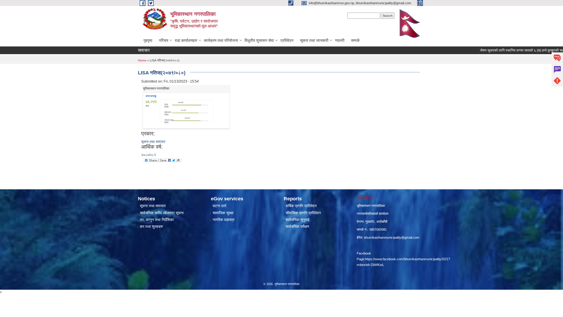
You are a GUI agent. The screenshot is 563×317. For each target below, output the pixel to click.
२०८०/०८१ (148, 155)
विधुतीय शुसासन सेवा (259, 40)
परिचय (163, 40)
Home (142, 60)
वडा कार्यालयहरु (186, 40)
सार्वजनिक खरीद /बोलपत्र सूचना (162, 213)
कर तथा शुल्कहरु (151, 227)
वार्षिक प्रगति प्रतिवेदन (301, 206)
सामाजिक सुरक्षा (223, 213)
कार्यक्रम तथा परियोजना (221, 40)
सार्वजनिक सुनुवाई (297, 220)
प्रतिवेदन (286, 40)
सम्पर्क (355, 40)
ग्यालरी (339, 40)
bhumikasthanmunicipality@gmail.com (391, 237)
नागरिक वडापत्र (223, 220)
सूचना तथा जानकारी (314, 40)
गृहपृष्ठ (147, 40)
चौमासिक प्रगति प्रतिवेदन (303, 213)
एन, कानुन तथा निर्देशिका (157, 220)
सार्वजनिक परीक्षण (297, 227)
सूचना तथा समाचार (153, 142)
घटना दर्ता (219, 206)
